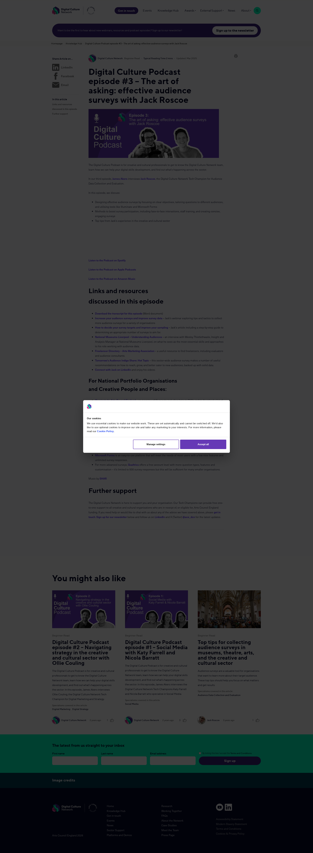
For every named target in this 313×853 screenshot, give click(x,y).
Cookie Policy (105, 431)
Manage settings (156, 444)
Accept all (203, 444)
